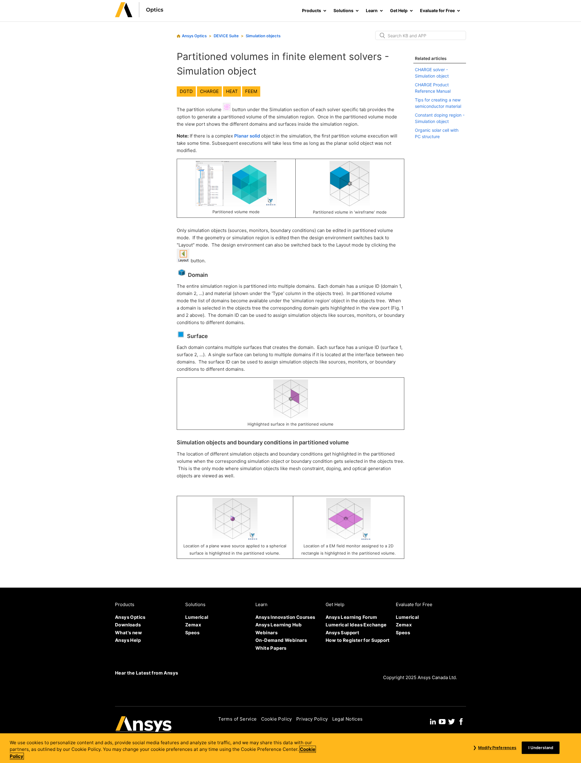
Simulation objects (263, 35)
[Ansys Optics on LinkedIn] (433, 721)
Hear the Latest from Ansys (146, 673)
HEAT (232, 91)
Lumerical (196, 617)
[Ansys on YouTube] (442, 721)
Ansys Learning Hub (278, 625)
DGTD (186, 91)
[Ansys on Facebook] (461, 721)
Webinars (266, 632)
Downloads (128, 625)
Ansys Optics (194, 35)
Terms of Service (237, 719)
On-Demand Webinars (281, 640)
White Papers (271, 648)
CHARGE (209, 91)
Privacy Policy (312, 719)
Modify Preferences (497, 747)
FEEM (251, 91)
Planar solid (247, 136)
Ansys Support (342, 632)
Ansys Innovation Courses (285, 617)
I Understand (540, 747)
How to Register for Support (358, 640)
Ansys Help (128, 640)
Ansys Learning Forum (351, 617)
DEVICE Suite (226, 35)
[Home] (139, 15)
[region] (290, 748)
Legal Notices (347, 719)
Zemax (193, 625)
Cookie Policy (276, 719)
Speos (192, 632)
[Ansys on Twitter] (451, 721)
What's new (128, 632)
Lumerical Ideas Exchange (356, 625)
